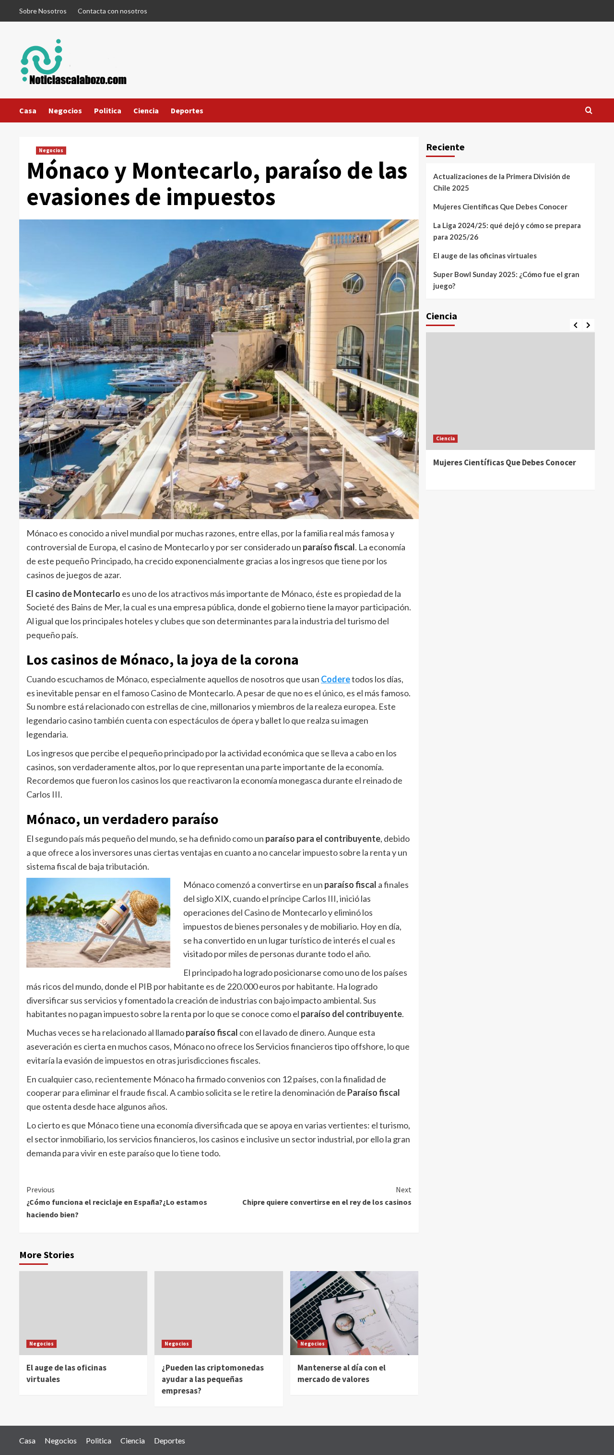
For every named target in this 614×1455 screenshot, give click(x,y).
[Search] (589, 110)
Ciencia (146, 110)
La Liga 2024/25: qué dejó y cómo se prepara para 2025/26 (507, 231)
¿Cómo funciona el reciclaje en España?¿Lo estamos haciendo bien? (116, 1202)
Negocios (65, 110)
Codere (335, 679)
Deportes (187, 110)
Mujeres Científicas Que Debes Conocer (500, 206)
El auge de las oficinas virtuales (485, 255)
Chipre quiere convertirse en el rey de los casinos (326, 1196)
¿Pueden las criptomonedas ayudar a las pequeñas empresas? (213, 1379)
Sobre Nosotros (43, 11)
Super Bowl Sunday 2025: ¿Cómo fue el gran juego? (506, 280)
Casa (27, 110)
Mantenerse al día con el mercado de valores (341, 1373)
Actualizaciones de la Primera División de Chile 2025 (501, 182)
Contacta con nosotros (112, 11)
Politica (107, 110)
